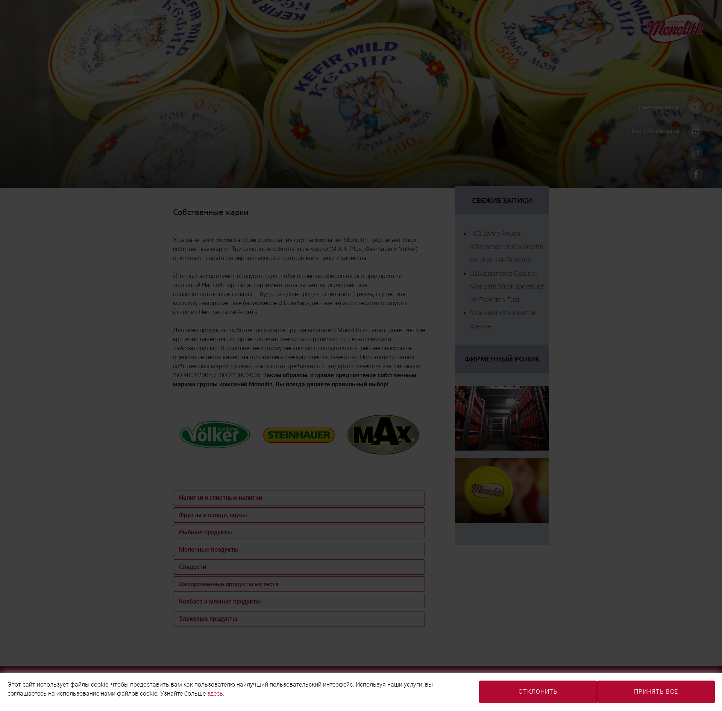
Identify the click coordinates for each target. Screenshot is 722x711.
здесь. (215, 693)
